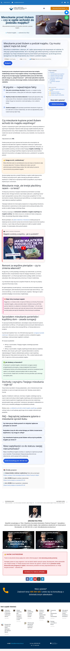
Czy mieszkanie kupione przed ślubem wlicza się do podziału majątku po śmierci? (22, 439)
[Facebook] (27, 579)
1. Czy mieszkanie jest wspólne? (57, 74)
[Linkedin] (42, 579)
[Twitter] (31, 579)
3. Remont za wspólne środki (56, 77)
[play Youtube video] (23, 248)
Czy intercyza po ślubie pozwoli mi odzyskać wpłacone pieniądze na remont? (20, 425)
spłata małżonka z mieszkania (21, 220)
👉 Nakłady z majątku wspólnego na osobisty (57, 90)
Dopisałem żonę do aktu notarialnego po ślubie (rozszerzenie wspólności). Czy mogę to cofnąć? (22, 432)
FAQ (51, 82)
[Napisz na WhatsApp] (67, 17)
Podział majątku (11, 32)
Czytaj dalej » (7, 618)
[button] (44, 8)
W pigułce (8, 63)
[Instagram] (38, 579)
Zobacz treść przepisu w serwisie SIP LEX (14, 480)
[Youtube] (35, 579)
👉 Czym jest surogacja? (54, 92)
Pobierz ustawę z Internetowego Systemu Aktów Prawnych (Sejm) (21, 475)
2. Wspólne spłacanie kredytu (56, 75)
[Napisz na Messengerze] (67, 12)
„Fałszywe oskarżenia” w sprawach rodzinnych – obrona (8, 613)
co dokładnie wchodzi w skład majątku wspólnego (23, 408)
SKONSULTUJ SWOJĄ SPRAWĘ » (35, 572)
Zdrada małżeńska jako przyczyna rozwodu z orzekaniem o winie (19, 615)
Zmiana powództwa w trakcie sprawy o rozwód (30, 613)
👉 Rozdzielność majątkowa (55, 93)
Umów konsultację (58, 104)
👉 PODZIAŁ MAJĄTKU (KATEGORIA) (57, 95)
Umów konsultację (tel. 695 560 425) (16, 461)
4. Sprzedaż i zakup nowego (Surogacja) (56, 79)
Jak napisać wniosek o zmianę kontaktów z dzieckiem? (65, 613)
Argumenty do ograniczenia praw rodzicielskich (53, 613)
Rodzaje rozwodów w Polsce (53, 623)
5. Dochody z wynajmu (55, 81)
